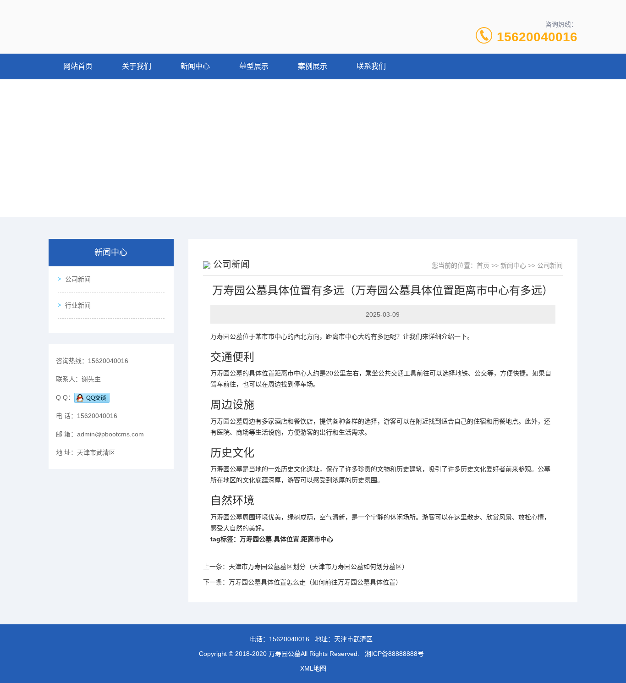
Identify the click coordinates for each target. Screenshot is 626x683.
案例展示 (312, 66)
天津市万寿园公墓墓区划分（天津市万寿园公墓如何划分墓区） (318, 566)
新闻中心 (195, 66)
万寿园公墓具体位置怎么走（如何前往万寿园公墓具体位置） (315, 582)
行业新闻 (78, 305)
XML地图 (313, 668)
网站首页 (78, 66)
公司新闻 (78, 279)
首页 (483, 265)
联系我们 (371, 66)
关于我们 (136, 66)
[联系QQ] (92, 397)
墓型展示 (254, 66)
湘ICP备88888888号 (394, 653)
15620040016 (537, 37)
